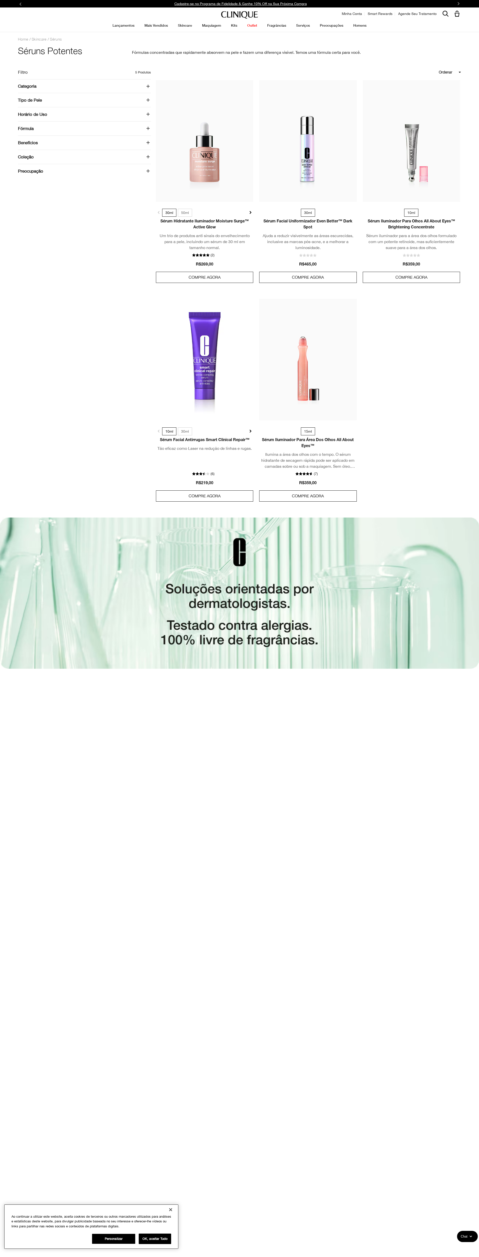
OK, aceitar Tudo (154, 1239)
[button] (458, 14)
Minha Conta (352, 14)
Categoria (27, 86)
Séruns (56, 39)
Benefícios (28, 142)
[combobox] (427, 72)
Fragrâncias (276, 25)
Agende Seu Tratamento (417, 14)
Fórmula (26, 128)
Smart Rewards (380, 14)
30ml (169, 213)
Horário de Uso (32, 114)
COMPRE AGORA (205, 277)
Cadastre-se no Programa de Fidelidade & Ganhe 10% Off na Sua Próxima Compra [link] (240, 4)
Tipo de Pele (30, 100)
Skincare (39, 39)
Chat (464, 1236)
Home (23, 39)
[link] (204, 141)
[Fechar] (170, 1209)
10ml (169, 431)
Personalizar (114, 1239)
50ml (185, 213)
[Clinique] (239, 15)
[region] (91, 1226)
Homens (359, 25)
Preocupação (30, 171)
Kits (234, 25)
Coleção (26, 156)
